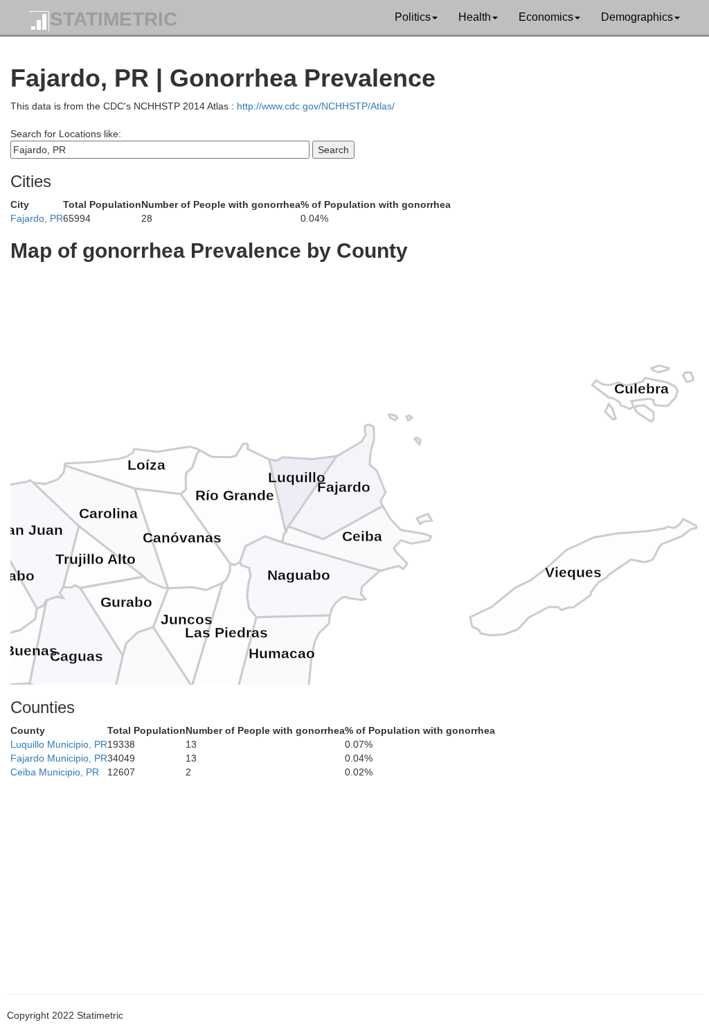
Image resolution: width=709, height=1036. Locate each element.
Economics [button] (546, 17)
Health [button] (474, 17)
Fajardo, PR (36, 218)
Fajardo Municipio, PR (58, 758)
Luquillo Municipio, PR (58, 744)
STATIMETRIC (113, 19)
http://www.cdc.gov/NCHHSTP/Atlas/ (316, 106)
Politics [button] (413, 17)
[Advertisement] (354, 876)
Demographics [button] (637, 17)
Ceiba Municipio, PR (54, 772)
